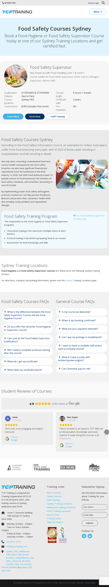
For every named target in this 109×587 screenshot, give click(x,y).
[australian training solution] (15, 467)
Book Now (35, 116)
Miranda (26, 560)
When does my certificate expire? (24, 369)
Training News (54, 518)
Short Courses (54, 492)
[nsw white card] (41, 467)
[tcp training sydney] (17, 11)
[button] (2, 432)
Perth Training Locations (59, 511)
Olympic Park (12, 564)
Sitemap (80, 583)
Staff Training (53, 500)
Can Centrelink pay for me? (76, 368)
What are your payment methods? (80, 328)
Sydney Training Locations (59, 503)
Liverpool (16, 560)
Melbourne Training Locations (61, 507)
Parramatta (25, 564)
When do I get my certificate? (22, 361)
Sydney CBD (12, 551)
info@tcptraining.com (17, 546)
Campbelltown (22, 557)
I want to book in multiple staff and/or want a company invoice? (80, 347)
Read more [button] (65, 438)
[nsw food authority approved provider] (89, 217)
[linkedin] (90, 536)
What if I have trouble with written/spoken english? (74, 359)
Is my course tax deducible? (76, 311)
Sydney (69, 280)
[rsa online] (68, 467)
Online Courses (54, 496)
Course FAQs (53, 514)
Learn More (13, 116)
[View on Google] (8, 418)
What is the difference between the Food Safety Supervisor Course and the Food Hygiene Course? (27, 315)
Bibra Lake (16, 554)
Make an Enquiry (55, 522)
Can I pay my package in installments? (82, 337)
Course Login (93, 3)
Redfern (14, 567)
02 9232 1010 (10, 3)
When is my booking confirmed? (79, 320)
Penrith (5, 567)
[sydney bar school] (94, 467)
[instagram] (84, 536)
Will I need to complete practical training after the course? (27, 351)
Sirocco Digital (90, 583)
